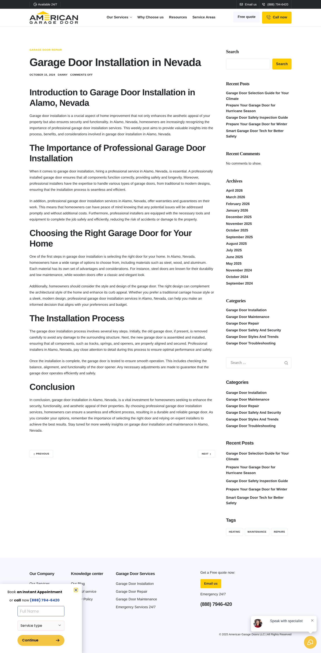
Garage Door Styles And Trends (252, 337)
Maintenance (257, 532)
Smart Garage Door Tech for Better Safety (255, 500)
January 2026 (237, 210)
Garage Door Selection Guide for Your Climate (257, 456)
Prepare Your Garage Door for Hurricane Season (250, 470)
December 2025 (239, 217)
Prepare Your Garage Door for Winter (256, 124)
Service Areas (203, 17)
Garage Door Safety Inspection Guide (257, 118)
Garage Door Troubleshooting (251, 343)
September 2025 (239, 237)
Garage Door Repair (45, 49)
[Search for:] (259, 363)
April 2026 (234, 191)
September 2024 (239, 283)
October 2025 (237, 230)
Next (205, 454)
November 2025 (239, 224)
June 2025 (234, 257)
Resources (178, 17)
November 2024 (239, 270)
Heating (234, 532)
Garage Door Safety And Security (253, 330)
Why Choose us (150, 17)
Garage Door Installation (246, 310)
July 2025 (234, 250)
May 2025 (234, 264)
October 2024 (237, 277)
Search (232, 51)
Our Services (117, 17)
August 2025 (236, 244)
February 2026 (238, 204)
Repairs (279, 532)
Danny (63, 74)
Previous (42, 454)
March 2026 (235, 197)
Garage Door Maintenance (247, 317)
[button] (76, 590)
